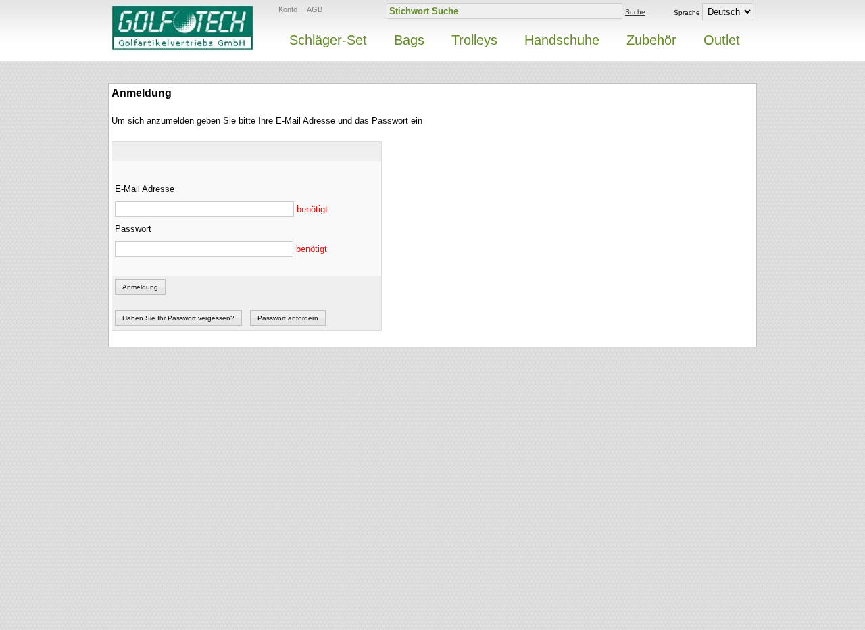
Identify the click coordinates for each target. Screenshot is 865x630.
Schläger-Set (328, 39)
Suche (635, 12)
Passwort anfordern (287, 318)
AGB (314, 9)
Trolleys (474, 39)
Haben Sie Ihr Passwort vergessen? (178, 318)
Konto (287, 9)
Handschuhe (561, 39)
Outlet (721, 39)
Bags (409, 39)
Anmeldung (140, 287)
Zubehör (651, 39)
